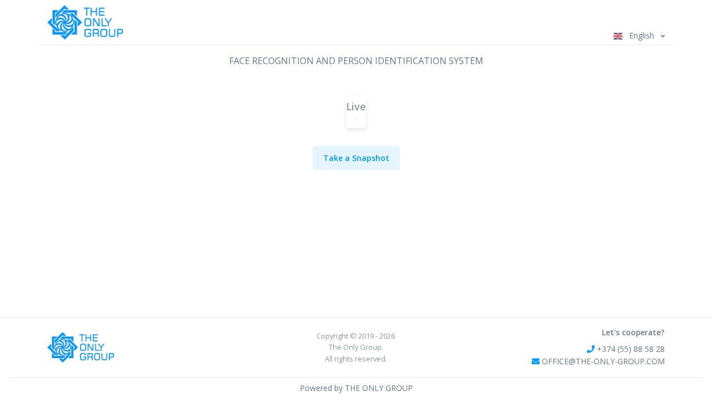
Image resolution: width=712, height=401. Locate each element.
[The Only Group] (85, 22)
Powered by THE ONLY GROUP (356, 388)
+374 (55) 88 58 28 (630, 349)
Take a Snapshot (356, 158)
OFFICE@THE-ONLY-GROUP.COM (603, 361)
